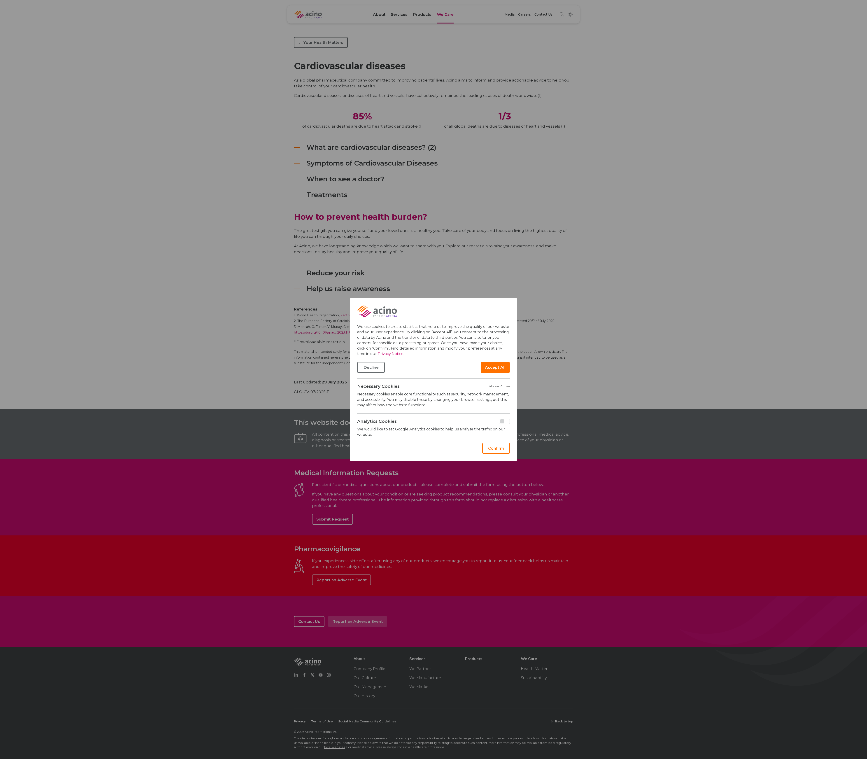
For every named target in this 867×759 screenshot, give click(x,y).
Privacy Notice (390, 354)
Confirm (496, 448)
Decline (371, 367)
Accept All (495, 367)
